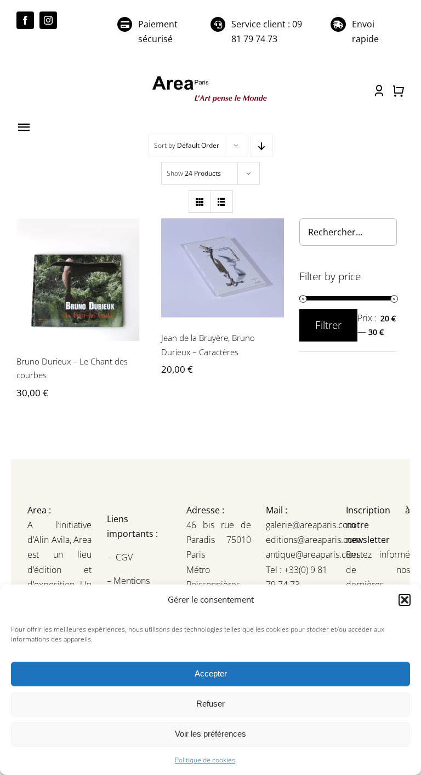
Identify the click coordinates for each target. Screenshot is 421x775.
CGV (125, 557)
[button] (404, 599)
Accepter (211, 673)
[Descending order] (261, 146)
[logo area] (210, 78)
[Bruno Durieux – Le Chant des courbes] (77, 279)
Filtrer (328, 325)
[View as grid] (199, 201)
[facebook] (25, 20)
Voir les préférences (210, 733)
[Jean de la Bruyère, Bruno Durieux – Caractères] (222, 267)
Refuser (210, 703)
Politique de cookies (205, 760)
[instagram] (48, 20)
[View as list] (221, 201)
